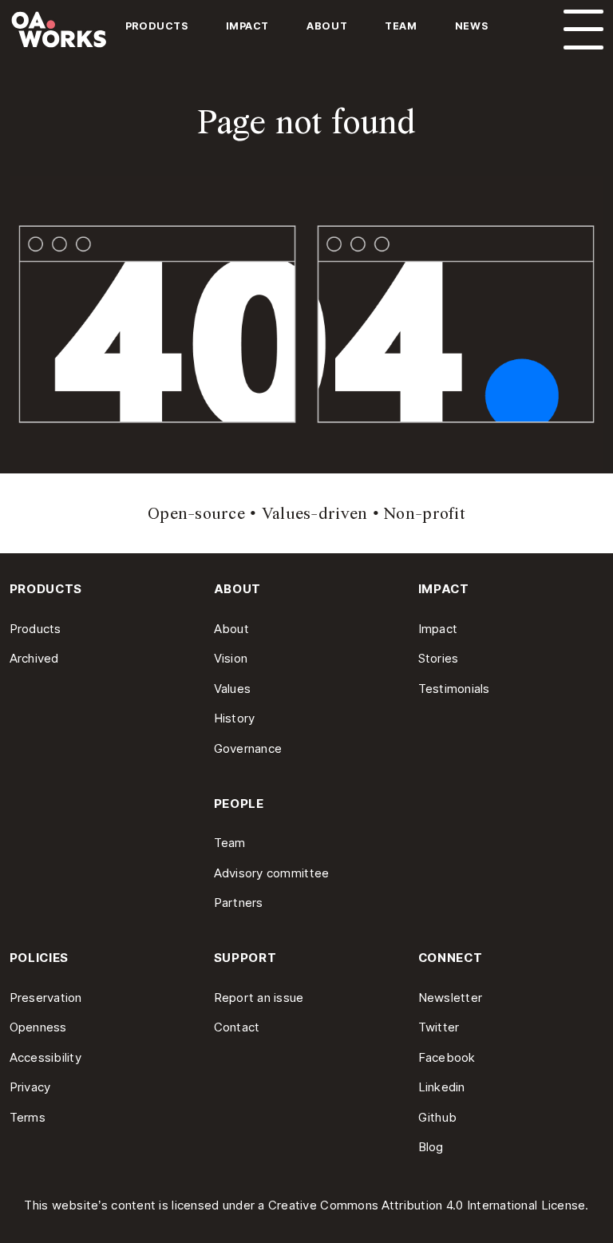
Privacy (30, 1087)
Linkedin (441, 1087)
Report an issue (259, 997)
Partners (238, 902)
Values (232, 688)
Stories (438, 658)
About (326, 26)
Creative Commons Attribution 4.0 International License (427, 1205)
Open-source (196, 513)
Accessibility (46, 1057)
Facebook (447, 1057)
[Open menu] (583, 29)
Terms (27, 1117)
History (234, 718)
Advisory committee (272, 873)
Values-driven (315, 513)
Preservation (46, 997)
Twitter (439, 1027)
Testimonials (454, 688)
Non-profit (424, 513)
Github (437, 1117)
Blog (431, 1146)
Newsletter (450, 997)
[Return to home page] (79, 35)
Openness (38, 1027)
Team (401, 26)
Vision (231, 658)
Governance (248, 748)
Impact (247, 26)
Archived (34, 658)
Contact (237, 1027)
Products (156, 26)
